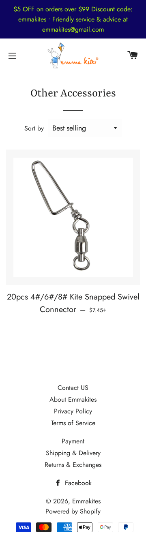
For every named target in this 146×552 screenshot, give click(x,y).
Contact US (73, 387)
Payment (73, 441)
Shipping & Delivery (73, 453)
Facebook (77, 483)
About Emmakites (73, 399)
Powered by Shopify (73, 511)
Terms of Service (73, 423)
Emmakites (86, 501)
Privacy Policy (73, 411)
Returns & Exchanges (73, 464)
